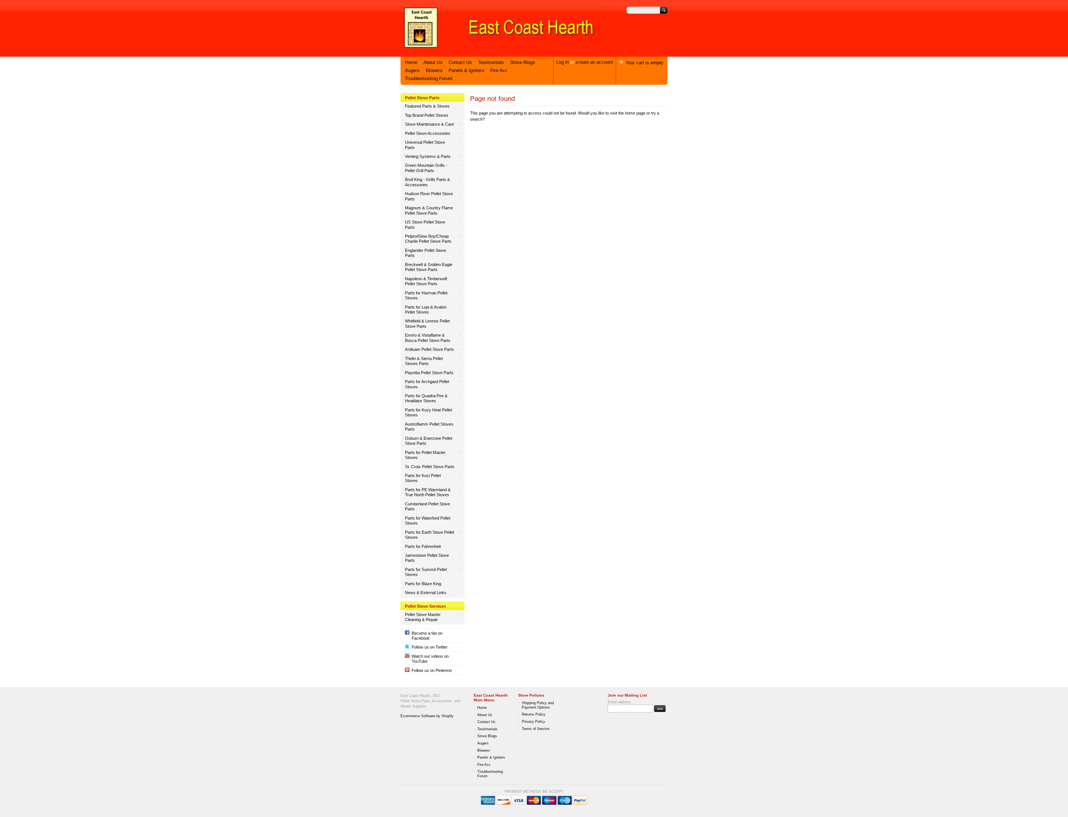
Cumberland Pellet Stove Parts (427, 506)
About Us (432, 62)
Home (411, 62)
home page (635, 113)
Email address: (620, 702)
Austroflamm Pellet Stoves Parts (429, 426)
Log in (562, 62)
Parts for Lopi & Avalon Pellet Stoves (425, 309)
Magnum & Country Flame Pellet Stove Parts (429, 210)
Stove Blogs (522, 62)
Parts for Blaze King (423, 583)
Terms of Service (535, 729)
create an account (594, 62)
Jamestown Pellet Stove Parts (427, 558)
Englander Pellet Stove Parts (425, 253)
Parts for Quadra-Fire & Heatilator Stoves (426, 398)
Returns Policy (533, 714)
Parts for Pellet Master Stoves (425, 455)
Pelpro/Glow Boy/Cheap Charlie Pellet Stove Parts (428, 239)
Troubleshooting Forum (429, 78)
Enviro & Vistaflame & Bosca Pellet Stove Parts (427, 337)
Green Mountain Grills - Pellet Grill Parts (426, 168)
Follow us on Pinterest (432, 670)
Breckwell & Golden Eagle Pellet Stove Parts (428, 267)
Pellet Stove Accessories (427, 133)
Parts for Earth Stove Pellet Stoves (429, 535)
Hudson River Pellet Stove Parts (429, 196)
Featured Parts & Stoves (427, 106)
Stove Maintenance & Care (429, 124)
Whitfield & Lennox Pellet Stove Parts (427, 323)
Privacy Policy (533, 722)
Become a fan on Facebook (427, 635)
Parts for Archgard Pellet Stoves (427, 384)
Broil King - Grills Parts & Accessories (427, 182)
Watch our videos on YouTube (430, 659)
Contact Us (460, 62)
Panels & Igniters (466, 70)
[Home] (497, 48)
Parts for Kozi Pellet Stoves (423, 478)
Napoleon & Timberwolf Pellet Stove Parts (426, 281)
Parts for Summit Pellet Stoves (426, 572)
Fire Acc (499, 70)
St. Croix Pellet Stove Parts (429, 466)
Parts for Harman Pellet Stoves (426, 295)
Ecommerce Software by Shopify (427, 716)
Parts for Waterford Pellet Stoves (427, 520)
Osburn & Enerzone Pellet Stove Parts (428, 441)
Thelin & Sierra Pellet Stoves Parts (424, 361)
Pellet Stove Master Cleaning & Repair (423, 617)
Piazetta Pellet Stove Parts (429, 372)
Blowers (434, 70)
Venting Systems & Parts (428, 156)
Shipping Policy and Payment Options (538, 705)
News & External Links (425, 592)
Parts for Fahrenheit (423, 546)
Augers (412, 70)
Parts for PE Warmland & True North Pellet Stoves (428, 492)
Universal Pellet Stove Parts (425, 145)
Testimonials (491, 62)
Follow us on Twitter (430, 647)
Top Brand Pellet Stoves (426, 115)
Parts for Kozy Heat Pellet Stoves (428, 412)
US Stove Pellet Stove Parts (425, 224)
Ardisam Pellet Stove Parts (429, 349)
